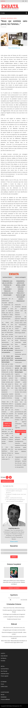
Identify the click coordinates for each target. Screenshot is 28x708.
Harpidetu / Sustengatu (14, 588)
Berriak (2, 694)
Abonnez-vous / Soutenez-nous (7, 424)
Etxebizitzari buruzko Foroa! (14, 619)
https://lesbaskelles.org (14, 48)
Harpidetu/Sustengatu (21, 432)
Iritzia (15, 18)
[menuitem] (23, 1)
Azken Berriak (4, 656)
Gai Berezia (3, 658)
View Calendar (23, 599)
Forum (2, 684)
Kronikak (3, 660)
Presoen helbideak (5, 699)
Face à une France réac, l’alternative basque (13, 607)
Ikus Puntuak (10, 18)
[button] (11, 599)
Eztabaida (3, 681)
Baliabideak (3, 697)
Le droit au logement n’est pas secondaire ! (14, 616)
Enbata (10, 706)
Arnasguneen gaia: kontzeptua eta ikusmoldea (14, 630)
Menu (3, 13)
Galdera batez (4, 686)
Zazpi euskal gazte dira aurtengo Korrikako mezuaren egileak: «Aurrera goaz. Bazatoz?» (16, 490)
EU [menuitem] (23, 1)
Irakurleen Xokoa (5, 673)
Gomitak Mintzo (5, 668)
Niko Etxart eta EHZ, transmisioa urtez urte (14, 627)
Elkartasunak (5, 692)
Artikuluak (3, 18)
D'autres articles (14, 541)
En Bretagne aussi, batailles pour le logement (14, 614)
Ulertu (3, 653)
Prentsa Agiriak (4, 676)
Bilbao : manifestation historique (14, 498)
